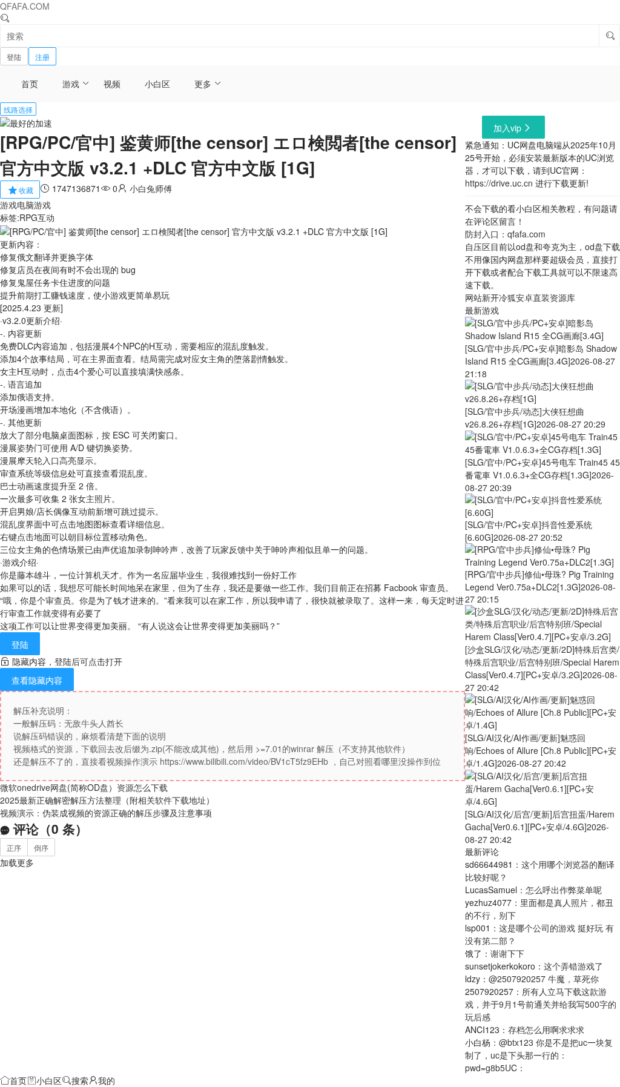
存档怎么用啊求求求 (546, 1029)
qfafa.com (526, 234)
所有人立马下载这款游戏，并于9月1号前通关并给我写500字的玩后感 (540, 1004)
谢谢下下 (507, 953)
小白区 (157, 84)
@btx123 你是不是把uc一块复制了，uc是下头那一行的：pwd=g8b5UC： (539, 1055)
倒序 (41, 847)
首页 (29, 84)
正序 (14, 847)
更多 (202, 84)
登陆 (14, 56)
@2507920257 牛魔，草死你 (544, 979)
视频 (112, 84)
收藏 (26, 190)
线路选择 (18, 109)
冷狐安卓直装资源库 (537, 297)
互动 (46, 217)
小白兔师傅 (151, 188)
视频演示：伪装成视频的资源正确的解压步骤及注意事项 (106, 813)
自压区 (477, 246)
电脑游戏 (34, 205)
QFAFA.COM (25, 6)
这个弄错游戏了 (573, 966)
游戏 (70, 84)
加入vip (507, 128)
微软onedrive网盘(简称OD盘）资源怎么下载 (84, 787)
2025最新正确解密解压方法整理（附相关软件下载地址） (107, 800)
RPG (28, 217)
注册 (42, 56)
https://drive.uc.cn (499, 183)
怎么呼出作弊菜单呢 (564, 890)
